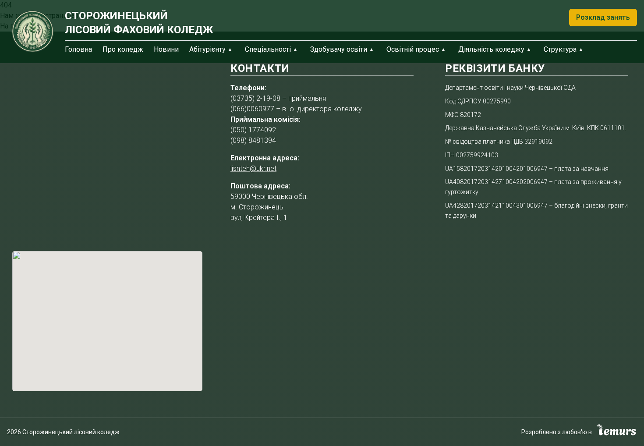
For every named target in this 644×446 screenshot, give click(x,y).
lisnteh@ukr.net (253, 168)
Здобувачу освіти (338, 49)
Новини (166, 49)
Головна (78, 49)
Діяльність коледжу (491, 49)
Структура (560, 49)
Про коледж (123, 49)
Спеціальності (268, 49)
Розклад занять (603, 17)
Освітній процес (412, 49)
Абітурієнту (207, 49)
